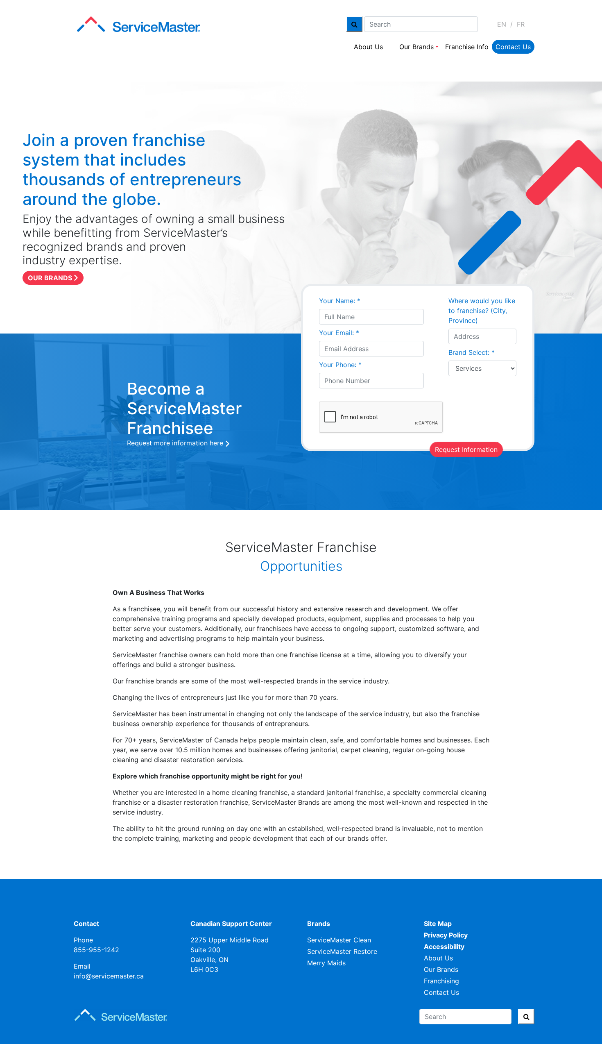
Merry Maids (326, 963)
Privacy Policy (446, 935)
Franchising (441, 981)
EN (501, 24)
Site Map (438, 923)
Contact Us (513, 47)
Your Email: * (339, 333)
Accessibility (444, 946)
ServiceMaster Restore (342, 951)
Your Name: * (339, 301)
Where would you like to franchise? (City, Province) (481, 311)
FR (521, 24)
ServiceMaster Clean (339, 940)
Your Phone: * (340, 365)
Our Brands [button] (416, 47)
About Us (368, 47)
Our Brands (441, 969)
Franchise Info (467, 47)
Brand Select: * (471, 352)
